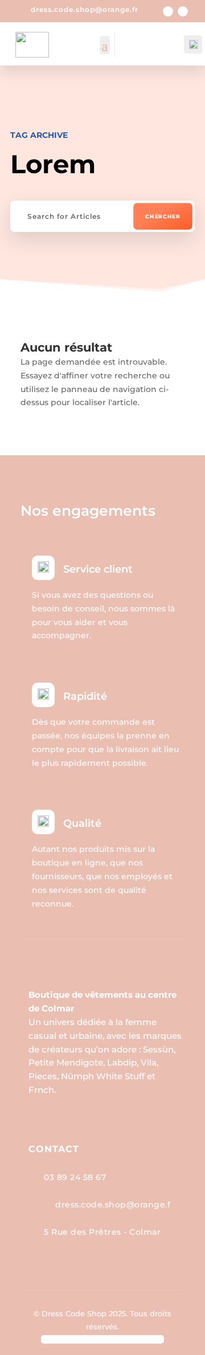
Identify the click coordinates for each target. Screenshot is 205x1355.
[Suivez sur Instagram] (183, 11)
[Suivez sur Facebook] (168, 11)
